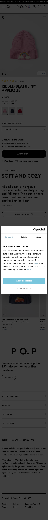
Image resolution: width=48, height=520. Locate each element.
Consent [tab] (9, 237)
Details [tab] (24, 237)
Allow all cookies (24, 281)
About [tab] (39, 237)
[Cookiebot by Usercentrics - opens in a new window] (34, 229)
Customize (22, 288)
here (36, 263)
